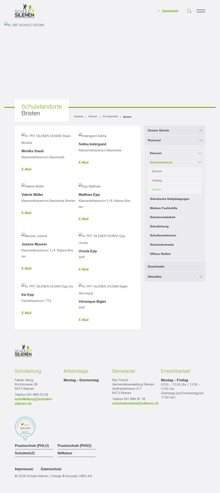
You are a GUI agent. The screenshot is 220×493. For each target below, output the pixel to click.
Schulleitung (159, 226)
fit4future (65, 453)
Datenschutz (51, 469)
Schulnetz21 (25, 453)
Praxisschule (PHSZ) (74, 445)
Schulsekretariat (162, 244)
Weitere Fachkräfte (163, 208)
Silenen (157, 171)
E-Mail (26, 169)
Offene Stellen (160, 254)
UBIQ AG (85, 476)
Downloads (156, 266)
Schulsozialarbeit (162, 217)
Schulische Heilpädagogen (169, 199)
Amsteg (157, 180)
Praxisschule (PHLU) (32, 445)
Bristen (156, 189)
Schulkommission (163, 235)
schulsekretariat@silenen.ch (135, 403)
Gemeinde (170, 11)
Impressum (24, 469)
